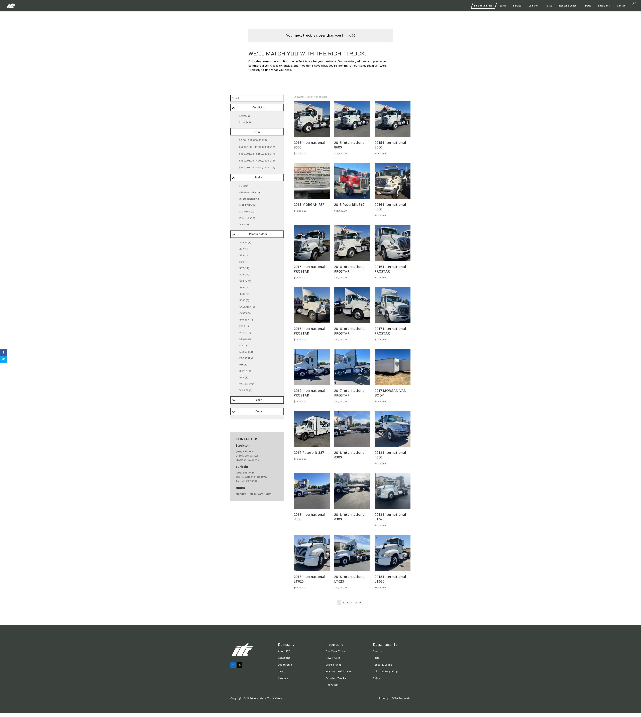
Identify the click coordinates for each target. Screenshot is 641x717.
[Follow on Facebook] (233, 665)
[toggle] (233, 108)
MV (243, 345)
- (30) (257, 160)
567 (244, 268)
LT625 (245, 338)
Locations (604, 5)
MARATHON (248, 205)
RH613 (245, 371)
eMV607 (246, 319)
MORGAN (246, 211)
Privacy (383, 698)
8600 (244, 300)
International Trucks (339, 671)
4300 (244, 293)
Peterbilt (247, 218)
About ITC (284, 651)
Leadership (285, 664)
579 (244, 274)
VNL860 (245, 390)
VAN (243, 377)
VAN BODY (247, 383)
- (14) (257, 146)
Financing (332, 684)
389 (243, 255)
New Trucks (333, 657)
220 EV (245, 242)
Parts (549, 5)
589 (243, 287)
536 (243, 261)
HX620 (245, 332)
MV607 (246, 351)
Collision (533, 5)
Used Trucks (334, 664)
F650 (244, 326)
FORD (244, 185)
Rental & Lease (567, 5)
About (587, 5)
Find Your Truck (483, 5)
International (249, 198)
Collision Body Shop (385, 671)
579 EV (245, 281)
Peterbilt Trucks (336, 678)
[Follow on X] (239, 665)
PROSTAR (246, 358)
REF (243, 364)
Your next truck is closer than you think (318, 35)
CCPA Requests (401, 698)
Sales (503, 5)
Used (245, 122)
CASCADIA (247, 306)
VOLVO (245, 224)
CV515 (245, 313)
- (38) (253, 140)
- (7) (257, 153)
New (244, 115)
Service (517, 5)
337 (243, 248)
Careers (283, 678)
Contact (621, 5)
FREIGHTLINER (249, 192)
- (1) (257, 167)
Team (281, 671)
